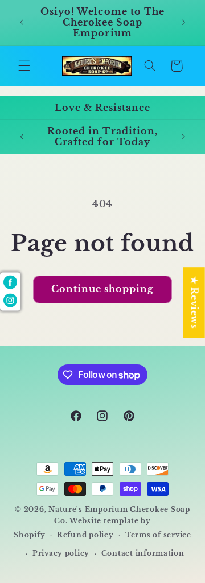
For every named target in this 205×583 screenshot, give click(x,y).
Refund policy (85, 535)
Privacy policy (60, 553)
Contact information (142, 553)
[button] (24, 66)
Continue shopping (102, 289)
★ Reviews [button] (194, 302)
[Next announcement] (183, 22)
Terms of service (158, 535)
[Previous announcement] (21, 22)
